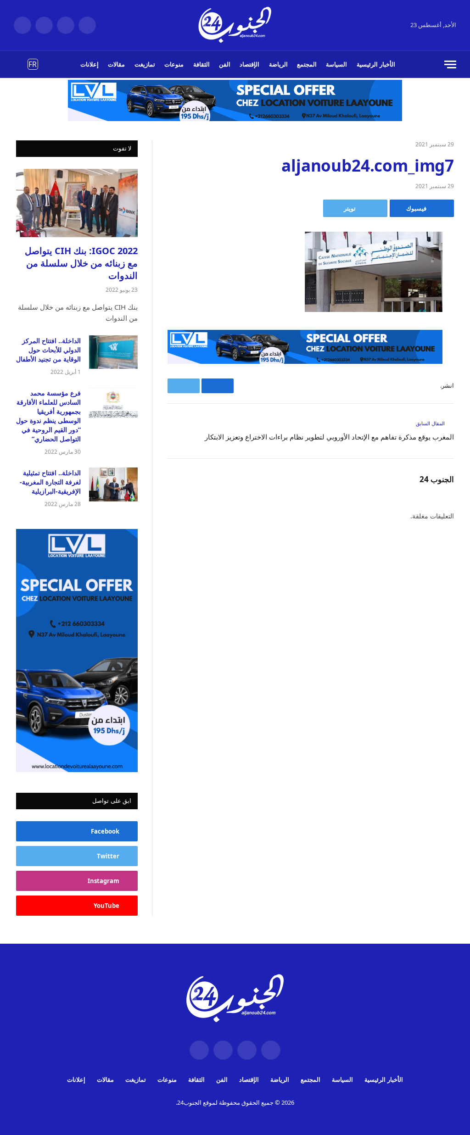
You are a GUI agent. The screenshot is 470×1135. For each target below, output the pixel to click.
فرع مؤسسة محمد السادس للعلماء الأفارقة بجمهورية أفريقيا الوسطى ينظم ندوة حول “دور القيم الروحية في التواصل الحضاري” (48, 416)
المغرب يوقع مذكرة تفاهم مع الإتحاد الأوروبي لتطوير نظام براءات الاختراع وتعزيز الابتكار (329, 436)
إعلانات (89, 64)
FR (32, 64)
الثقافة (201, 64)
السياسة (336, 64)
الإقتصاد (249, 64)
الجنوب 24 (437, 479)
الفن (224, 64)
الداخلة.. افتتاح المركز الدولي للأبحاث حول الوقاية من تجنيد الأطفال (48, 349)
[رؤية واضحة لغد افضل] (235, 25)
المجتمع (307, 64)
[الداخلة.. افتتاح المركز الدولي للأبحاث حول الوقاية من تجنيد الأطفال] (113, 352)
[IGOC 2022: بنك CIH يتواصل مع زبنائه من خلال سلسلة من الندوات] (77, 203)
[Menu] (450, 64)
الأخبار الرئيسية (376, 64)
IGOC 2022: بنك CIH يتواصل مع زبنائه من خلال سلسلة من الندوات (81, 263)
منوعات (174, 64)
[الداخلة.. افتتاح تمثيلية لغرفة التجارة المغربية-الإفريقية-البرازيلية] (113, 484)
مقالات (116, 64)
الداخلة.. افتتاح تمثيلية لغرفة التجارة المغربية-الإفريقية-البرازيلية (50, 481)
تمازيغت (144, 64)
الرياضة (278, 64)
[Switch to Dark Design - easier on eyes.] (19, 64)
